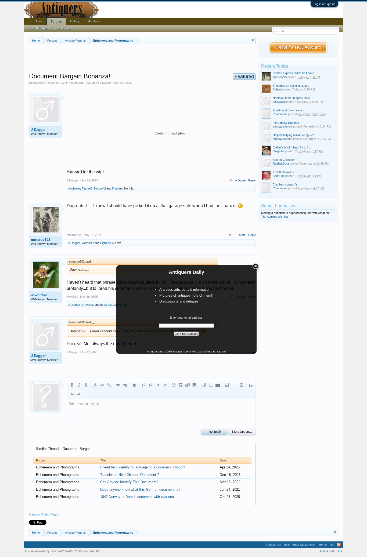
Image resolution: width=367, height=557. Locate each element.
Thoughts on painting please (291, 85)
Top (331, 544)
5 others (117, 188)
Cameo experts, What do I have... (294, 73)
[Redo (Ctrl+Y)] (79, 394)
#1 (230, 180)
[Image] (180, 385)
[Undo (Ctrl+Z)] (72, 394)
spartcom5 (280, 77)
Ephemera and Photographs (66, 82)
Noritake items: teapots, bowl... (293, 98)
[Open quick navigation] (252, 40)
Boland (277, 89)
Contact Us (273, 544)
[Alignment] (134, 385)
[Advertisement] (142, 59)
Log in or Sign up (324, 4)
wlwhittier (74, 188)
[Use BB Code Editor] (251, 385)
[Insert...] (194, 385)
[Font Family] (109, 385)
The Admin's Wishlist (274, 216)
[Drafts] (227, 385)
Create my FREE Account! (298, 47)
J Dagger (106, 82)
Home (38, 21)
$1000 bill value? (283, 172)
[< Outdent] (157, 385)
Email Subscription (304, 544)
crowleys (88, 304)
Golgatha (279, 151)
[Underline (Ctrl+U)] (86, 385)
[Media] (187, 385)
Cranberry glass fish (286, 184)
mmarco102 (40, 240)
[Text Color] (95, 385)
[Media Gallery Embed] (217, 385)
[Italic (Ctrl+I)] (79, 385)
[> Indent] (164, 385)
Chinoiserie (280, 114)
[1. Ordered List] (150, 385)
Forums (56, 21)
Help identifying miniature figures (294, 135)
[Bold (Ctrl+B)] (72, 385)
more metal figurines (286, 122)
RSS (339, 545)
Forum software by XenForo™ (62, 551)
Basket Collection (284, 159)
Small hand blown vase (288, 110)
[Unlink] (125, 385)
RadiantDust (281, 163)
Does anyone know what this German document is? (140, 489)
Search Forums (38, 28)
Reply (252, 180)
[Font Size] (102, 385)
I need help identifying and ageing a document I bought (142, 467)
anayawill (279, 101)
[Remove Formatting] (242, 385)
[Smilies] (173, 385)
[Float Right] (210, 385)
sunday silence (282, 126)
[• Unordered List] (143, 385)
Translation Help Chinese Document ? (129, 475)
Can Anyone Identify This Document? (129, 482)
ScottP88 (279, 175)
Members (94, 21)
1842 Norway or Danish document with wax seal (137, 497)
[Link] (118, 385)
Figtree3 (87, 188)
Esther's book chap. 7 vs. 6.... (292, 147)
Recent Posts (63, 28)
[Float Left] (203, 385)
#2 (230, 234)
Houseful (100, 188)
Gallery (75, 21)
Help (287, 544)
